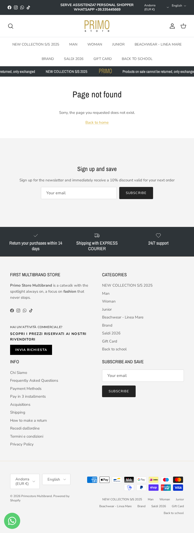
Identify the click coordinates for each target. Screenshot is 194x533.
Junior (118, 44)
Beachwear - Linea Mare (158, 44)
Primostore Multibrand (36, 496)
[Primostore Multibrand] (97, 26)
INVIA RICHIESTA (31, 350)
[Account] (171, 26)
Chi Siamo (18, 372)
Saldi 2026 (73, 58)
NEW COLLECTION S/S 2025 (35, 44)
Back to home (97, 122)
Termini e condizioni (26, 436)
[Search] (11, 26)
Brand (48, 58)
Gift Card (102, 58)
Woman (94, 44)
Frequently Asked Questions (34, 380)
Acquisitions (20, 404)
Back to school (137, 58)
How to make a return (28, 420)
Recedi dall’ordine (25, 428)
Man (73, 44)
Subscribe (136, 193)
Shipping (17, 412)
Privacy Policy (22, 444)
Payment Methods (25, 388)
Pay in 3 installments (28, 396)
